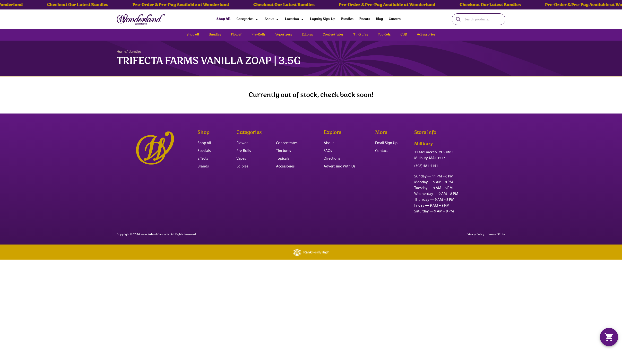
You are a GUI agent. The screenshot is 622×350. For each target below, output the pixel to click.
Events (364, 19)
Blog (379, 19)
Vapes (241, 158)
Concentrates (286, 142)
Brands (203, 166)
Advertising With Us (339, 166)
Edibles (242, 166)
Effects (203, 158)
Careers (395, 19)
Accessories (285, 166)
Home (121, 51)
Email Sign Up (386, 142)
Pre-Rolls (243, 150)
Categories (244, 19)
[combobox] (483, 19)
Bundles (347, 19)
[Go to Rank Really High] (311, 252)
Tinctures (283, 150)
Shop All (223, 19)
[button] (609, 337)
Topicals (282, 158)
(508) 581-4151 (426, 165)
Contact (381, 150)
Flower (242, 142)
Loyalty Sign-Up (322, 19)
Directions (332, 158)
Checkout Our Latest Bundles (67, 5)
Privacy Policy (475, 234)
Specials (204, 150)
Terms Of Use (496, 234)
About (269, 19)
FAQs (328, 150)
